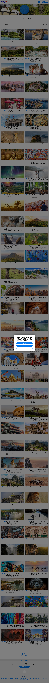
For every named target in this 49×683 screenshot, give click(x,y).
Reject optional (24, 345)
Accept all (24, 343)
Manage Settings (24, 348)
